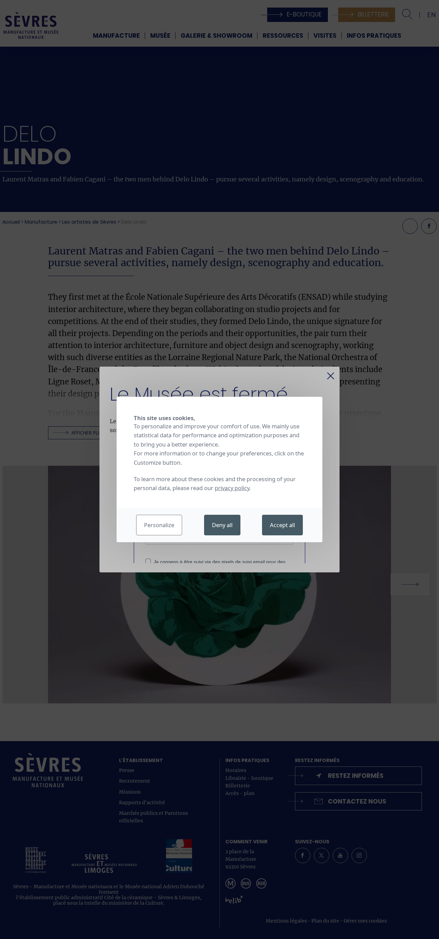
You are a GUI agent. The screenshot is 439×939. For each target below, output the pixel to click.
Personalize (159, 525)
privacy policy (232, 488)
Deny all (222, 525)
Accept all (282, 525)
